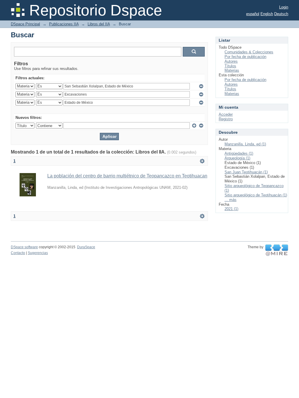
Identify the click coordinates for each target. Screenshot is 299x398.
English (266, 14)
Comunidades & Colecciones (249, 52)
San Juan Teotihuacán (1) (246, 172)
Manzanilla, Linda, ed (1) (245, 144)
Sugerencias (38, 253)
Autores (231, 61)
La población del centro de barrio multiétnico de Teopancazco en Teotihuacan (127, 175)
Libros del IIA (99, 24)
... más (231, 200)
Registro (226, 119)
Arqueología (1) (237, 158)
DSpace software (24, 247)
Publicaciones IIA (64, 24)
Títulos (230, 66)
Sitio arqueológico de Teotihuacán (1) (256, 195)
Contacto (18, 253)
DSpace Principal (25, 24)
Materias (232, 70)
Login (283, 7)
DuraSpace (86, 247)
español (252, 14)
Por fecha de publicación (245, 56)
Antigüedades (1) (239, 153)
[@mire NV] (276, 250)
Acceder (226, 114)
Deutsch (281, 14)
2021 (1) (231, 209)
